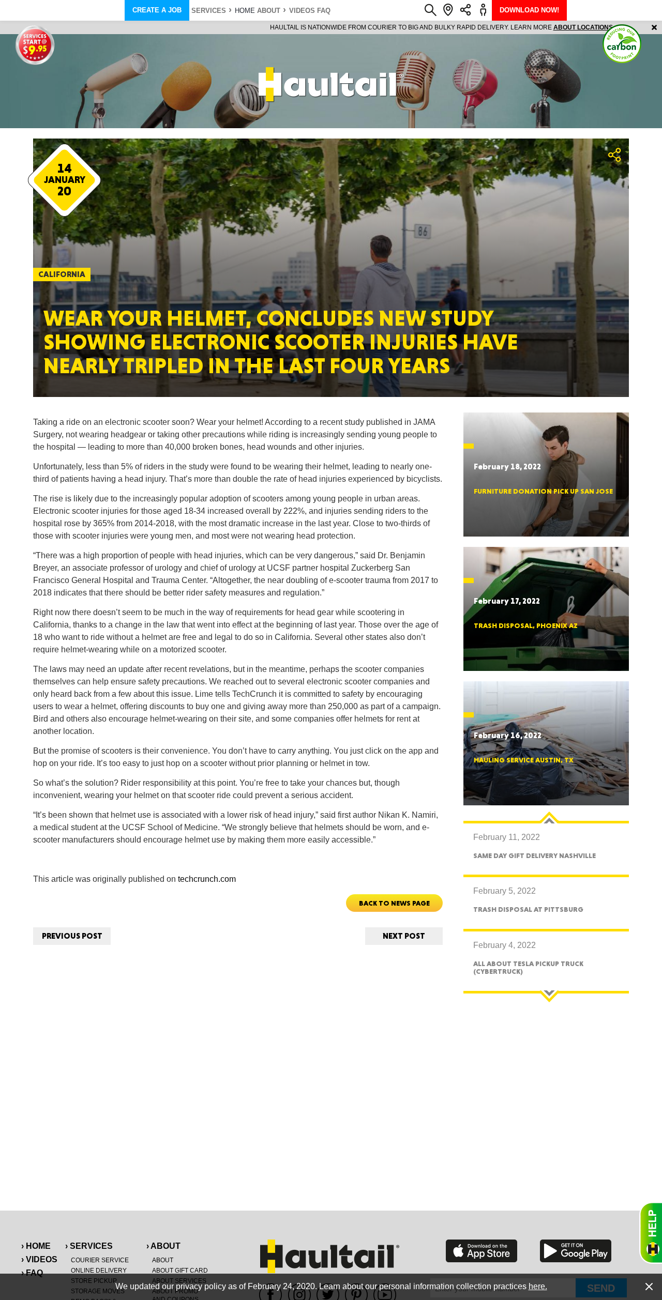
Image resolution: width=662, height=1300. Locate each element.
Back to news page (394, 903)
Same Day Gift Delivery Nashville (534, 855)
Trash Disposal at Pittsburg (528, 909)
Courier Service (100, 1260)
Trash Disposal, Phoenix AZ (526, 625)
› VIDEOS (39, 1259)
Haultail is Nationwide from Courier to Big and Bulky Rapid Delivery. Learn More (331, 27)
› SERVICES (89, 1246)
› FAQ (32, 1272)
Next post (404, 936)
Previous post (72, 936)
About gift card (180, 1270)
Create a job (157, 10)
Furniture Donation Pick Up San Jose (543, 491)
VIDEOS (302, 10)
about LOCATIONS (473, 27)
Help (650, 1233)
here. (538, 1286)
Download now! (529, 10)
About (268, 10)
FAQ (323, 10)
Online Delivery (99, 1270)
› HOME (36, 1246)
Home (245, 10)
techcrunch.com (207, 879)
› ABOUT (163, 1246)
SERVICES (208, 10)
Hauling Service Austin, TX (524, 760)
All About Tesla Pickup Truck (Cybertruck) (528, 967)
